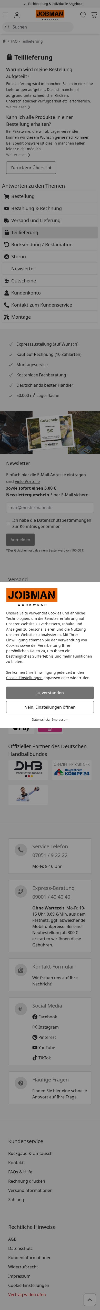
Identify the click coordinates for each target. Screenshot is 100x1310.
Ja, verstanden (50, 693)
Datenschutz (41, 719)
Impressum (60, 719)
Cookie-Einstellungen (24, 677)
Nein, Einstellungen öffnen (50, 707)
